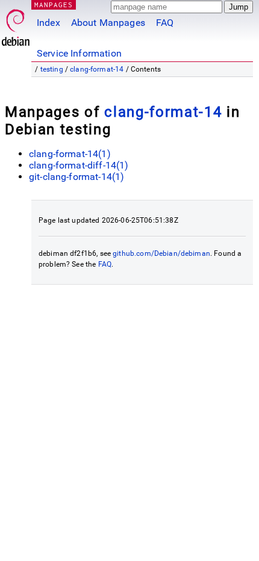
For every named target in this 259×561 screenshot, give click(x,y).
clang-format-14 (96, 69)
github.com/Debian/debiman (161, 253)
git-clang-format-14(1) (76, 176)
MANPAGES (53, 4)
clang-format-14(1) (70, 154)
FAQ (164, 22)
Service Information (79, 53)
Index (48, 22)
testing (51, 69)
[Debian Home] (16, 24)
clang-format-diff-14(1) (78, 165)
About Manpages (108, 22)
